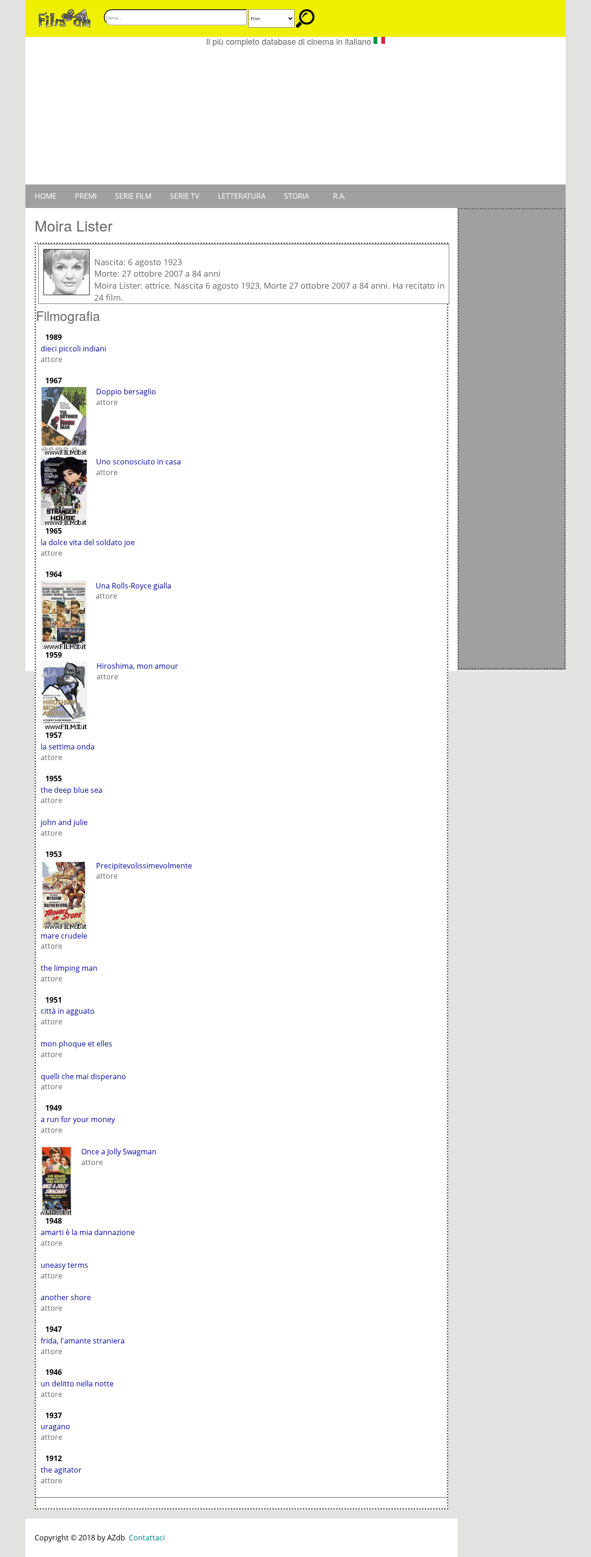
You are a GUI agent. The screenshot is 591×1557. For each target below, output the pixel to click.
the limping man (69, 968)
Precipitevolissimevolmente (144, 866)
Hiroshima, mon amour (137, 666)
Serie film (133, 196)
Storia (296, 196)
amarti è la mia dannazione (88, 1232)
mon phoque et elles (76, 1044)
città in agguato (68, 1011)
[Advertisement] (295, 115)
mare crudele (64, 936)
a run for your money (78, 1119)
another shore (66, 1297)
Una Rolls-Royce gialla (133, 586)
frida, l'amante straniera (83, 1341)
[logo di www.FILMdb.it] (64, 17)
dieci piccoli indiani (73, 349)
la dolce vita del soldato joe (88, 542)
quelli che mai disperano (83, 1076)
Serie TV (184, 196)
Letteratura (241, 196)
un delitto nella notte (77, 1384)
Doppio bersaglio (126, 391)
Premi (85, 196)
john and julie (64, 822)
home (45, 196)
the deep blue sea (72, 790)
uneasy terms (64, 1265)
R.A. (339, 196)
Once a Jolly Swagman (119, 1152)
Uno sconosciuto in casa (138, 462)
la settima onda (68, 747)
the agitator (61, 1470)
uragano (55, 1426)
